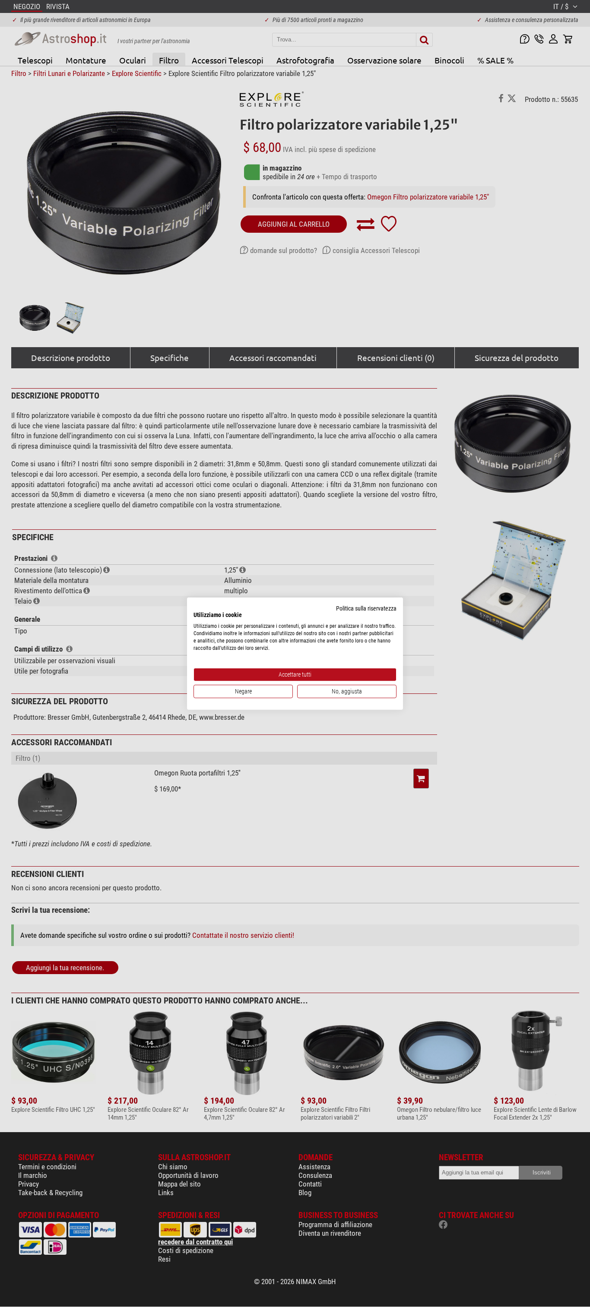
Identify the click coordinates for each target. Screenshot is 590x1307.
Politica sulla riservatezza (366, 607)
